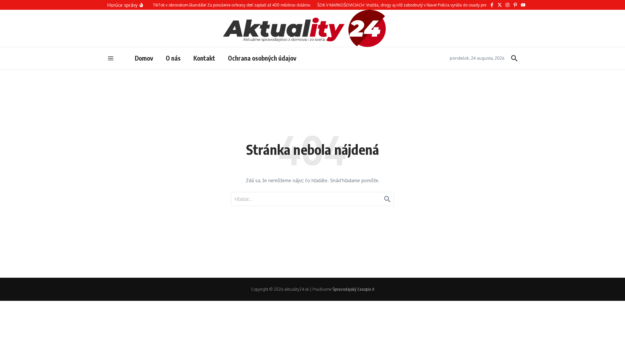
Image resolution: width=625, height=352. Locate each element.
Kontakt (204, 58)
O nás (173, 58)
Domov (144, 58)
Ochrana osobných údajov (262, 58)
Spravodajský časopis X (353, 289)
